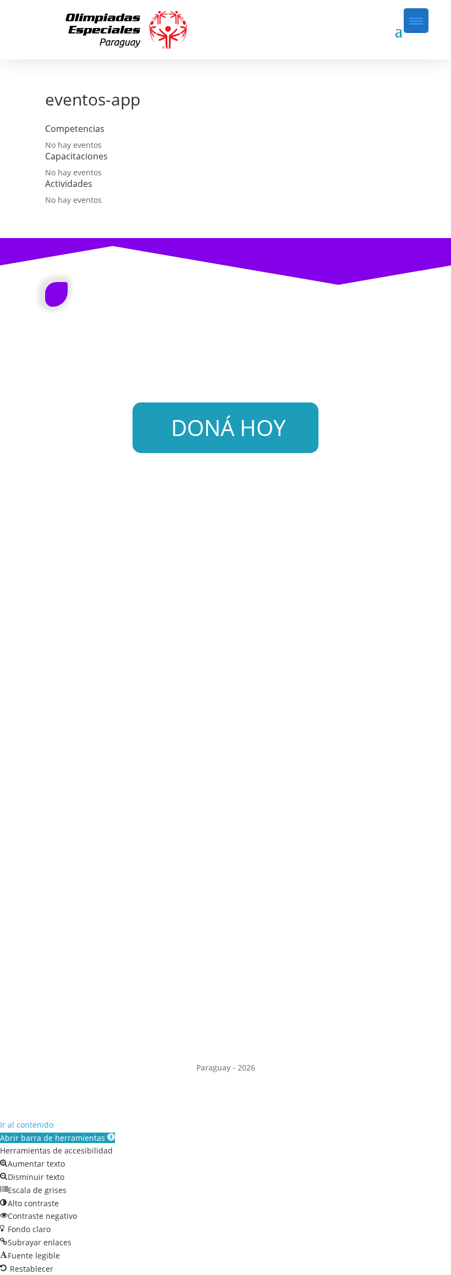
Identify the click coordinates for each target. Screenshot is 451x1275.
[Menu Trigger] (416, 20)
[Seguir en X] (236, 1031)
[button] (57, 1138)
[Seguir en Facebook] (192, 1031)
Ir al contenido (26, 1124)
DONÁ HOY (228, 427)
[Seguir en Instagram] (214, 1031)
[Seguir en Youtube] (258, 1031)
